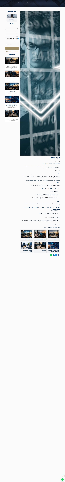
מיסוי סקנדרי (44, 250)
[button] (4, 2)
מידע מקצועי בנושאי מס (26, 2)
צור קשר (18, 2)
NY (39, 5)
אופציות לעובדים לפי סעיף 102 (42, 239)
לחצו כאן (46, 224)
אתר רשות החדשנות (49, 217)
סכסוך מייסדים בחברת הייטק (55, 239)
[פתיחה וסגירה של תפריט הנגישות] (63, 475)
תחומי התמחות (42, 2)
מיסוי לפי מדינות (35, 2)
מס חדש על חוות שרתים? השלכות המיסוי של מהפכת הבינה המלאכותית (53, 251)
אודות (48, 2)
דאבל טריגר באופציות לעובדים (28, 239)
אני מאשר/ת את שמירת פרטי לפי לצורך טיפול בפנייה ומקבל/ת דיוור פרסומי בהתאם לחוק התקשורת (12, 40)
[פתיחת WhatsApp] (62, 479)
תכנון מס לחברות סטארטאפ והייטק (34, 5)
